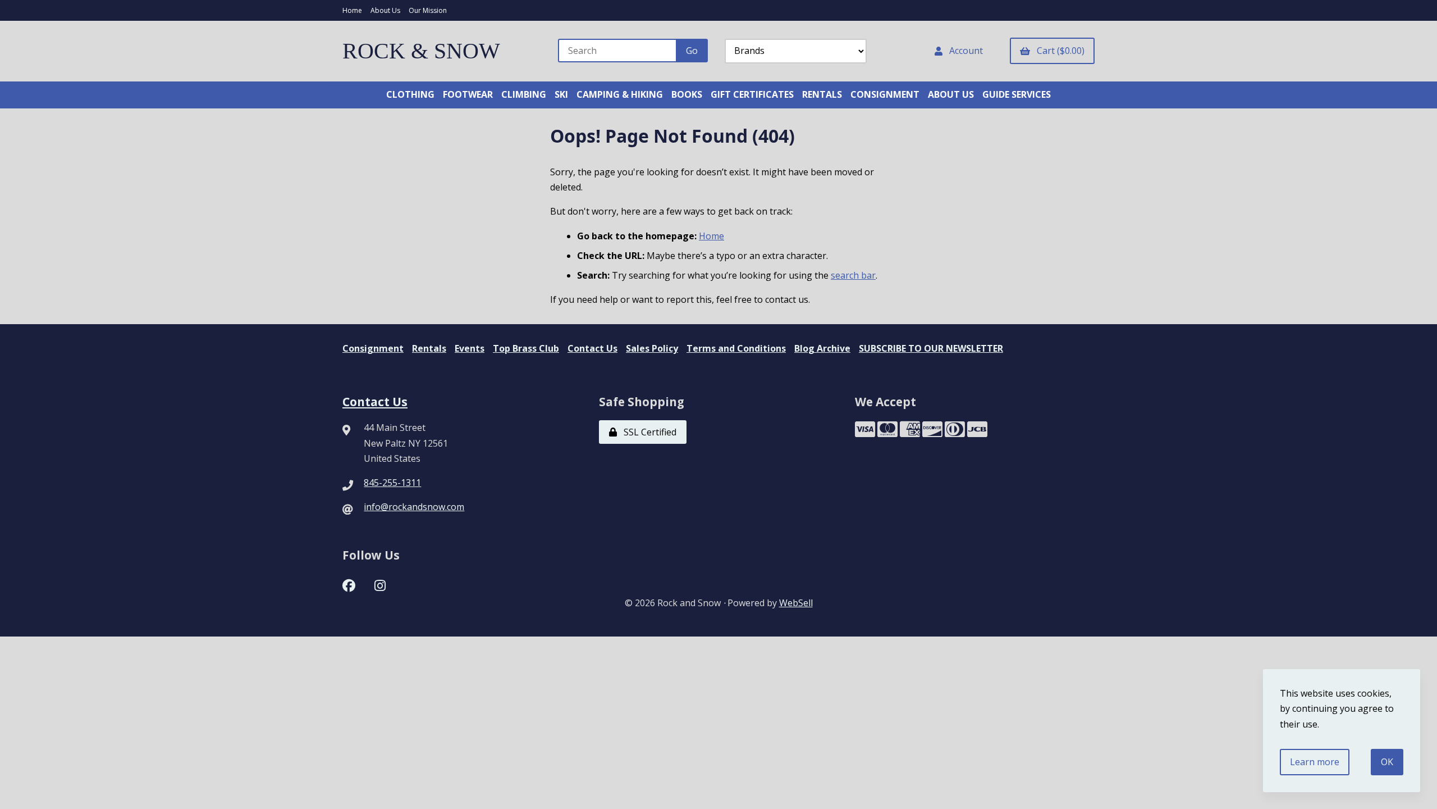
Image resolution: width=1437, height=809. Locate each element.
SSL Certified (647, 432)
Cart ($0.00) (1058, 50)
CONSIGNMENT (884, 94)
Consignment (373, 348)
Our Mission (428, 10)
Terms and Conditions (736, 348)
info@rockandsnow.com (414, 507)
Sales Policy (652, 348)
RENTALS (822, 94)
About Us (385, 10)
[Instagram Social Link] (380, 584)
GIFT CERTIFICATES (752, 94)
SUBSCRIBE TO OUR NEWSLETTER (931, 348)
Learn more (1314, 762)
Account (964, 50)
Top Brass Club (526, 348)
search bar (853, 275)
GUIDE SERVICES (1016, 94)
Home (352, 10)
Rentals (429, 348)
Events (469, 348)
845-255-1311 (392, 482)
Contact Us (592, 348)
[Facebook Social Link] (348, 584)
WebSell (796, 603)
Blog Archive (822, 348)
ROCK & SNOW (421, 50)
